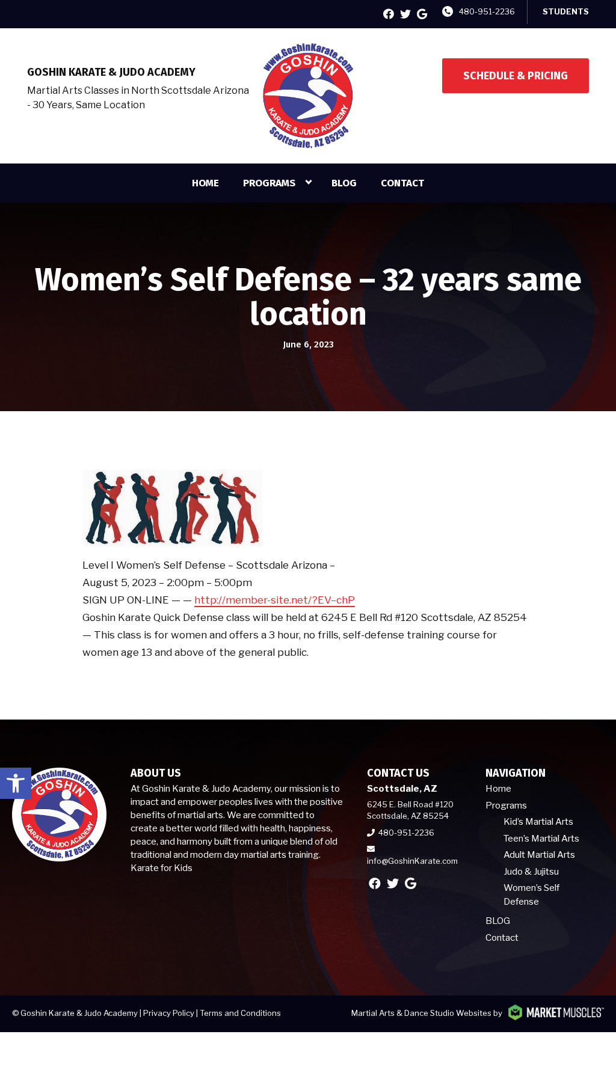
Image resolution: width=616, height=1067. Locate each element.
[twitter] (405, 14)
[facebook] (388, 14)
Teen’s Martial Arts (541, 838)
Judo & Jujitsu (531, 871)
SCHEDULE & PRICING (515, 75)
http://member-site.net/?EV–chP (274, 600)
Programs (269, 183)
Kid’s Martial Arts (538, 821)
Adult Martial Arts (539, 854)
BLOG (344, 183)
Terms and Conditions (240, 1013)
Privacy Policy (168, 1013)
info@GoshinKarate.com (412, 861)
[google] (422, 14)
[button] (15, 783)
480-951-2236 (487, 11)
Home (205, 183)
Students (566, 11)
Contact (402, 183)
